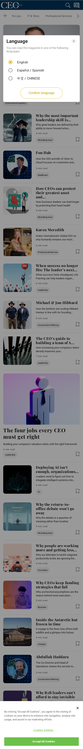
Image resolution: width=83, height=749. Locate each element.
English (22, 62)
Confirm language (41, 93)
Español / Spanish (30, 70)
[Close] (78, 708)
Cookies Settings (43, 730)
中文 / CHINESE (28, 78)
